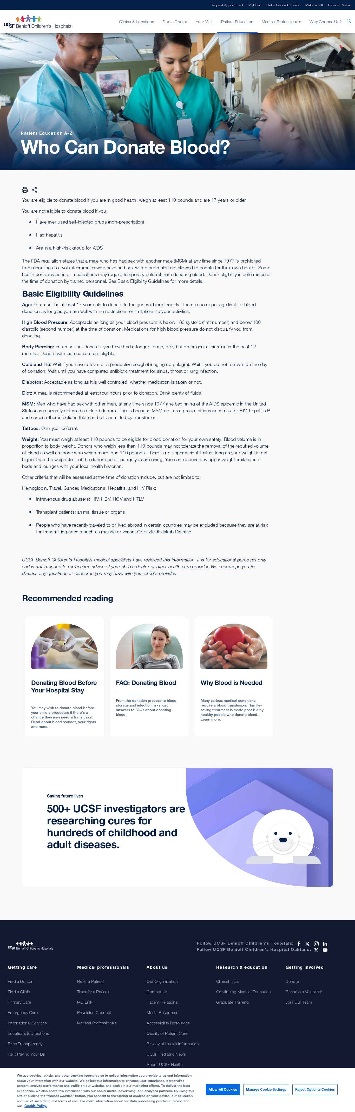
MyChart (254, 5)
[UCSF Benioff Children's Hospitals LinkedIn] (324, 944)
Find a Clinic (19, 991)
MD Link (84, 1002)
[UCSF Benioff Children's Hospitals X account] (307, 944)
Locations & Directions (28, 1033)
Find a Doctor (20, 981)
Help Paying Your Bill (26, 1054)
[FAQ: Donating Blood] (149, 677)
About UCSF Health (164, 1064)
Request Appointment (227, 5)
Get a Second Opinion (283, 5)
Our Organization (162, 981)
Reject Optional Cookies (315, 1089)
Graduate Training (232, 1002)
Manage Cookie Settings (266, 1089)
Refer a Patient (339, 5)
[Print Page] (25, 190)
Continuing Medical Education (243, 991)
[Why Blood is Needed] (233, 677)
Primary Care (19, 1002)
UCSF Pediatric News (166, 1054)
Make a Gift (314, 5)
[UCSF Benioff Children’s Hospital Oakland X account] (315, 950)
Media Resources (162, 1012)
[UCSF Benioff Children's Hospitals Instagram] (315, 944)
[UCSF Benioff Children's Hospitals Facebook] (298, 944)
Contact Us (157, 991)
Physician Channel (94, 1012)
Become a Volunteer (304, 991)
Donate (292, 981)
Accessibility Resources (168, 1023)
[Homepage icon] (43, 22)
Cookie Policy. (35, 1106)
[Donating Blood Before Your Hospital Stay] (64, 677)
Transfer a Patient (93, 991)
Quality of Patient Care (167, 1033)
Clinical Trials (228, 981)
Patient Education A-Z (47, 133)
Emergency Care (23, 1012)
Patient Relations (162, 1002)
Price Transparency (25, 1043)
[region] (177, 1090)
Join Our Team (299, 1002)
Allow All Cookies (223, 1089)
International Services (27, 1023)
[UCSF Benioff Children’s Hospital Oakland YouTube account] (324, 950)
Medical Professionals (97, 1023)
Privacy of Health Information (173, 1043)
